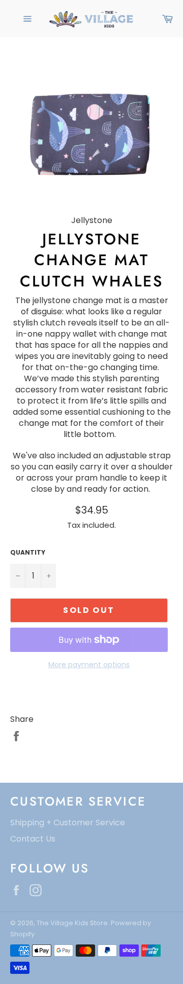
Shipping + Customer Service (67, 822)
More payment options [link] (89, 665)
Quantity (27, 553)
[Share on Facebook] (16, 735)
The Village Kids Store (72, 923)
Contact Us (32, 839)
